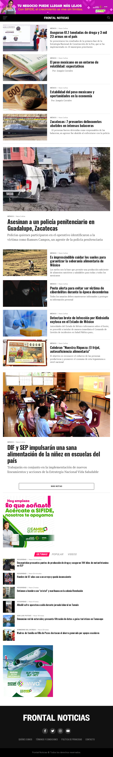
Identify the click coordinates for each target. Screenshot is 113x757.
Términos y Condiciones (47, 739)
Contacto (90, 739)
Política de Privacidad (71, 739)
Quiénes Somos (25, 739)
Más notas (56, 486)
